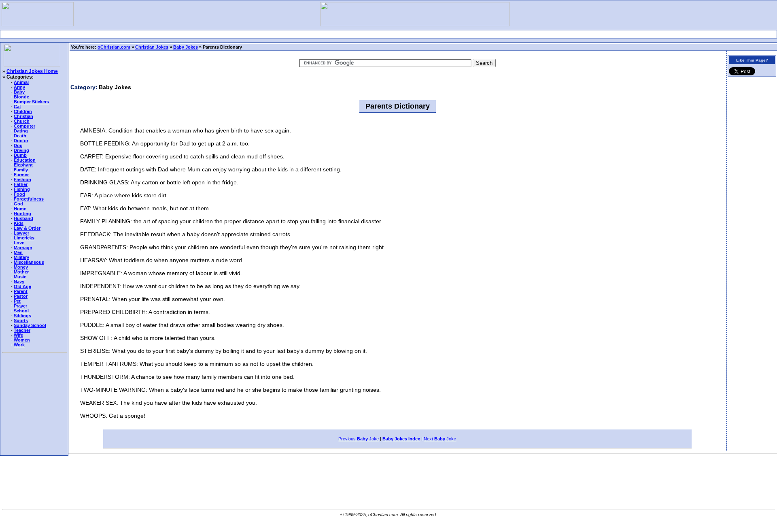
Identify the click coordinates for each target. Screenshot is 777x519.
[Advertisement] (388, 34)
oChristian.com (114, 47)
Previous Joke (358, 438)
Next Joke (440, 438)
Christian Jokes (151, 47)
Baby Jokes (185, 47)
